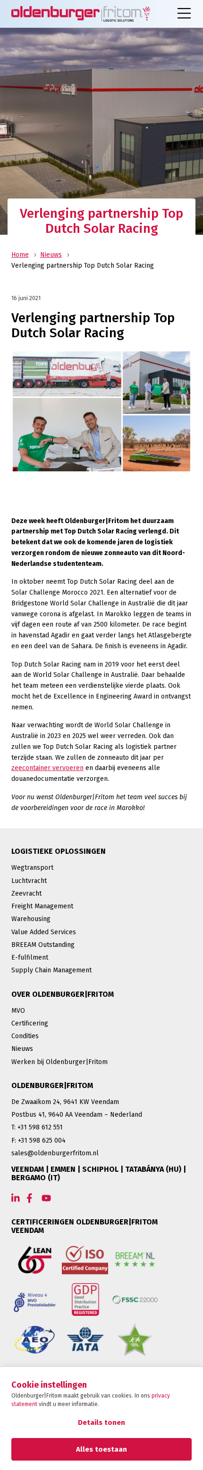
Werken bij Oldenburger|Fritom (59, 1062)
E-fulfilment (29, 957)
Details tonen (101, 1422)
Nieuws (51, 255)
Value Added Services (43, 932)
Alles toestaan (101, 1449)
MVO (18, 1011)
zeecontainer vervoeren (47, 768)
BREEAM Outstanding (43, 945)
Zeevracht (26, 894)
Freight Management (42, 906)
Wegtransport (32, 868)
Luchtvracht (29, 881)
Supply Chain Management (51, 970)
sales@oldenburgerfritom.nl (55, 1153)
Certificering (29, 1023)
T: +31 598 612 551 (37, 1127)
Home (20, 255)
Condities (25, 1036)
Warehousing (31, 919)
